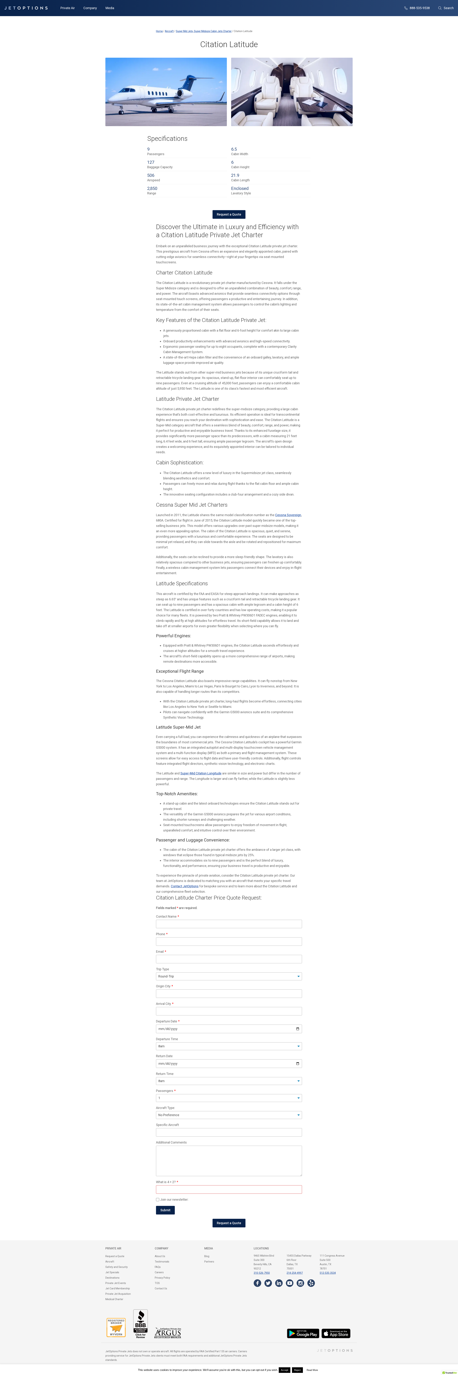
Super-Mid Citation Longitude (200, 773)
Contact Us (161, 1288)
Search (449, 8)
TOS (157, 1283)
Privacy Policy (162, 1277)
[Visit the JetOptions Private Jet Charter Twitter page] (268, 1283)
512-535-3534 (328, 1272)
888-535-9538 (420, 8)
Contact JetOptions (185, 886)
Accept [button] (284, 1370)
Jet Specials (112, 1272)
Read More (312, 1370)
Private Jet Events (115, 1283)
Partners (209, 1261)
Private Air (67, 8)
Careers (159, 1272)
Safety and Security (116, 1267)
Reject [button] (297, 1370)
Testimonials (162, 1261)
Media (110, 8)
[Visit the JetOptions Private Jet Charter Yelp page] (311, 1283)
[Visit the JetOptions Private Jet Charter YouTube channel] (289, 1283)
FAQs (158, 1267)
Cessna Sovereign (288, 515)
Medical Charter (114, 1299)
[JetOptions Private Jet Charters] (26, 8)
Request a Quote (229, 214)
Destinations (112, 1277)
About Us (160, 1256)
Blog (206, 1256)
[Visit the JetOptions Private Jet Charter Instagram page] (300, 1283)
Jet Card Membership (117, 1288)
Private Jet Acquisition (118, 1293)
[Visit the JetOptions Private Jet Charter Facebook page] (257, 1283)
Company (90, 8)
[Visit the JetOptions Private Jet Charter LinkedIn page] (279, 1283)
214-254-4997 (295, 1272)
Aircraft (109, 1261)
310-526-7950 (262, 1272)
